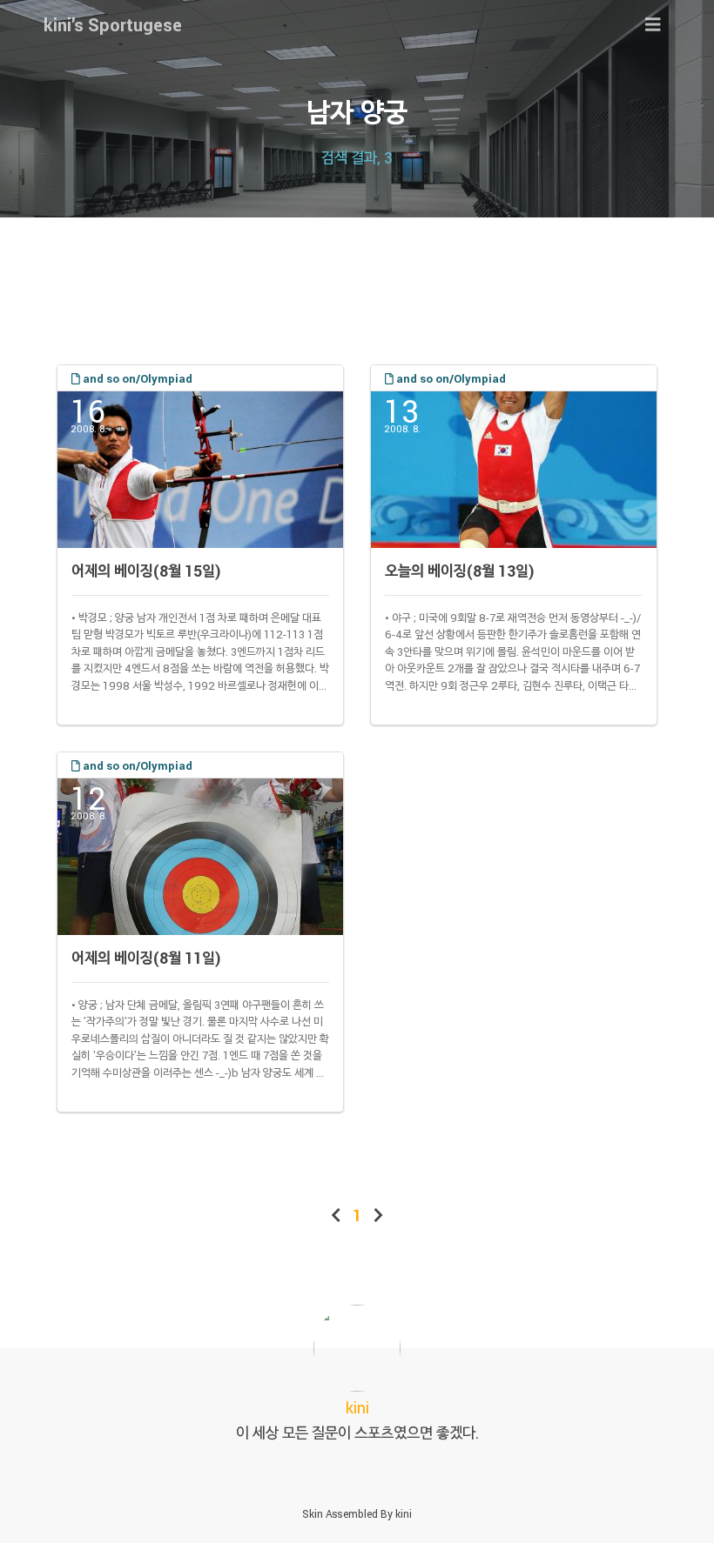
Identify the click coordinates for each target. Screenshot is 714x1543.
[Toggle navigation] (653, 24)
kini (403, 1513)
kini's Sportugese (113, 24)
